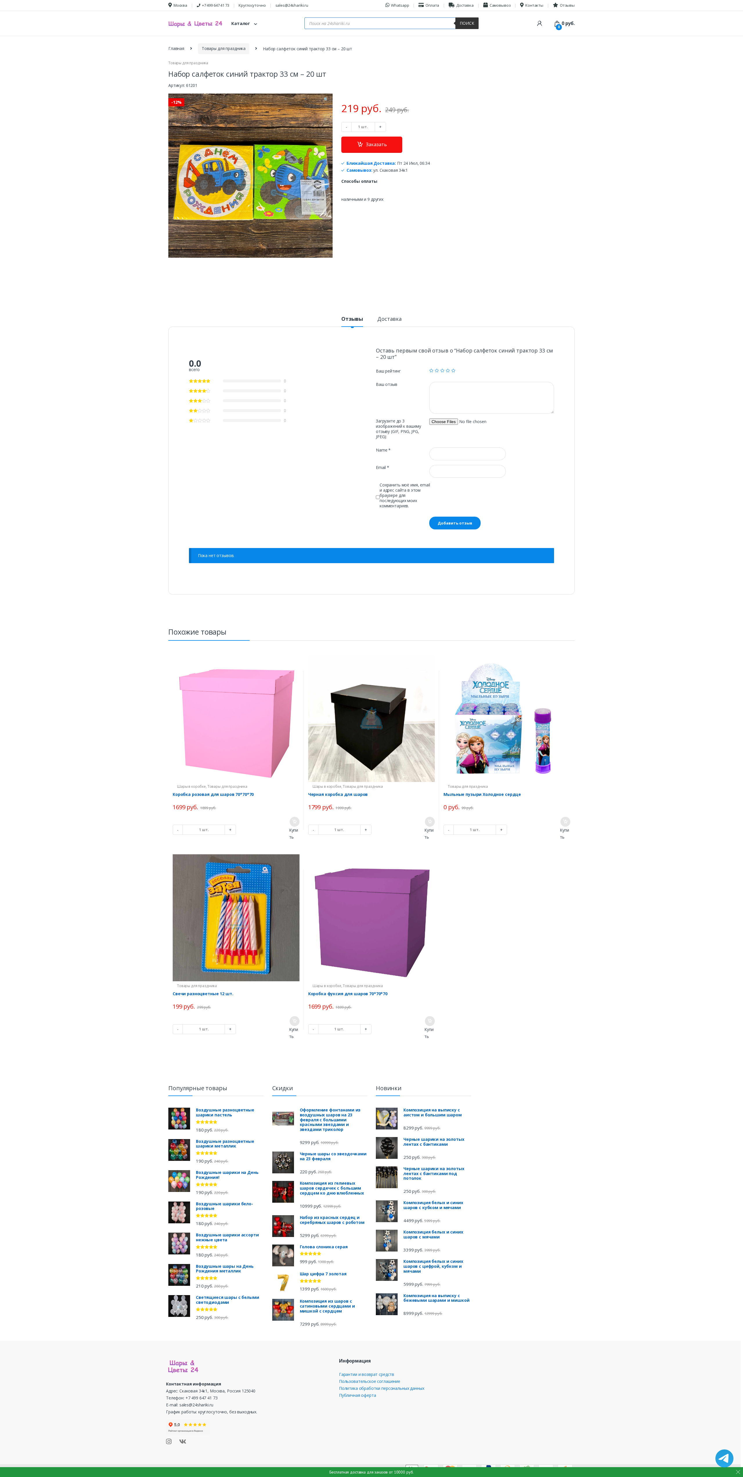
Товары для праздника (224, 48)
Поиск (467, 23)
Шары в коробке (191, 786)
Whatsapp (400, 5)
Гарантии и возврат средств (366, 1374)
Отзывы (567, 5)
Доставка (465, 5)
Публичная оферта (357, 1395)
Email (382, 467)
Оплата (432, 5)
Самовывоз (500, 5)
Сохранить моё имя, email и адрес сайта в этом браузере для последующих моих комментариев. (405, 495)
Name (383, 450)
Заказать (376, 144)
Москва (180, 5)
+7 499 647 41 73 (215, 5)
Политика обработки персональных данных (381, 1388)
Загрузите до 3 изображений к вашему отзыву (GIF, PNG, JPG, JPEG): (398, 428)
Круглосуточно (252, 5)
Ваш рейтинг (388, 371)
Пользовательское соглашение (369, 1381)
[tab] (352, 321)
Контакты (534, 5)
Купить (293, 833)
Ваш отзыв (386, 384)
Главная (176, 48)
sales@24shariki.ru (291, 5)
